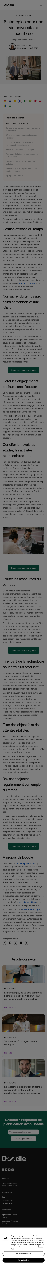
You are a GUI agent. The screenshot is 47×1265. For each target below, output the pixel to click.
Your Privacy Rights (23, 1254)
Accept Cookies (23, 1260)
